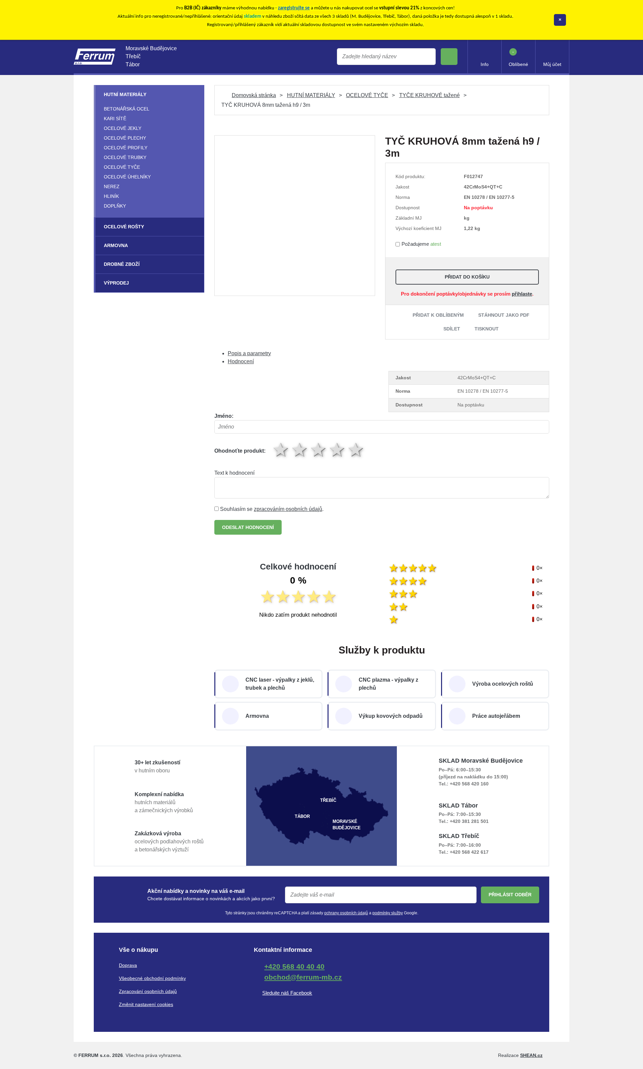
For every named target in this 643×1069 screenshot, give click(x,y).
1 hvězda (281, 449)
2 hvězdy (300, 449)
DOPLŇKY (115, 206)
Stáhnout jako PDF (503, 315)
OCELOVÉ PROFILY (125, 147)
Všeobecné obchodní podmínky (152, 978)
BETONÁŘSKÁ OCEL (126, 108)
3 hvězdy (318, 449)
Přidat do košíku (467, 277)
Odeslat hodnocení (248, 527)
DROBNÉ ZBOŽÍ (122, 264)
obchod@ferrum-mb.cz (303, 977)
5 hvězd (356, 449)
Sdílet (451, 328)
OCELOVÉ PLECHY (125, 138)
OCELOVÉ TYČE (367, 95)
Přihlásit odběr (510, 894)
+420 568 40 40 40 (294, 966)
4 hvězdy (337, 449)
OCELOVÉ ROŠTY (124, 226)
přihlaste (522, 294)
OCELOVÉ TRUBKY (125, 157)
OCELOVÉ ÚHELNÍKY (127, 176)
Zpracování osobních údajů (148, 991)
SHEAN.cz (531, 1055)
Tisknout (487, 328)
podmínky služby (387, 913)
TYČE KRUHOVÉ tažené (429, 95)
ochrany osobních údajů (346, 913)
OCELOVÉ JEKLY (122, 128)
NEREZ (112, 186)
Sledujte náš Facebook (287, 993)
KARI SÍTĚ (115, 118)
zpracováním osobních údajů (288, 509)
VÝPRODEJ (116, 283)
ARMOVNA (116, 245)
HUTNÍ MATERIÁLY (311, 95)
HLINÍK (111, 196)
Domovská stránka (254, 95)
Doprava (128, 965)
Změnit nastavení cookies (146, 1004)
